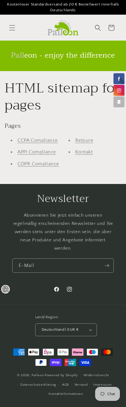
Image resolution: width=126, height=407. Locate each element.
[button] (12, 27)
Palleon (37, 375)
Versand (81, 385)
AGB (65, 385)
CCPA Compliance (37, 140)
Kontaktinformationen (66, 394)
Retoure (84, 140)
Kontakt (84, 152)
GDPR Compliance (38, 164)
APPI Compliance (36, 152)
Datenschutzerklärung (38, 385)
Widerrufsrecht (96, 375)
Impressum (102, 385)
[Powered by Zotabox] (118, 101)
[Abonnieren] (106, 265)
